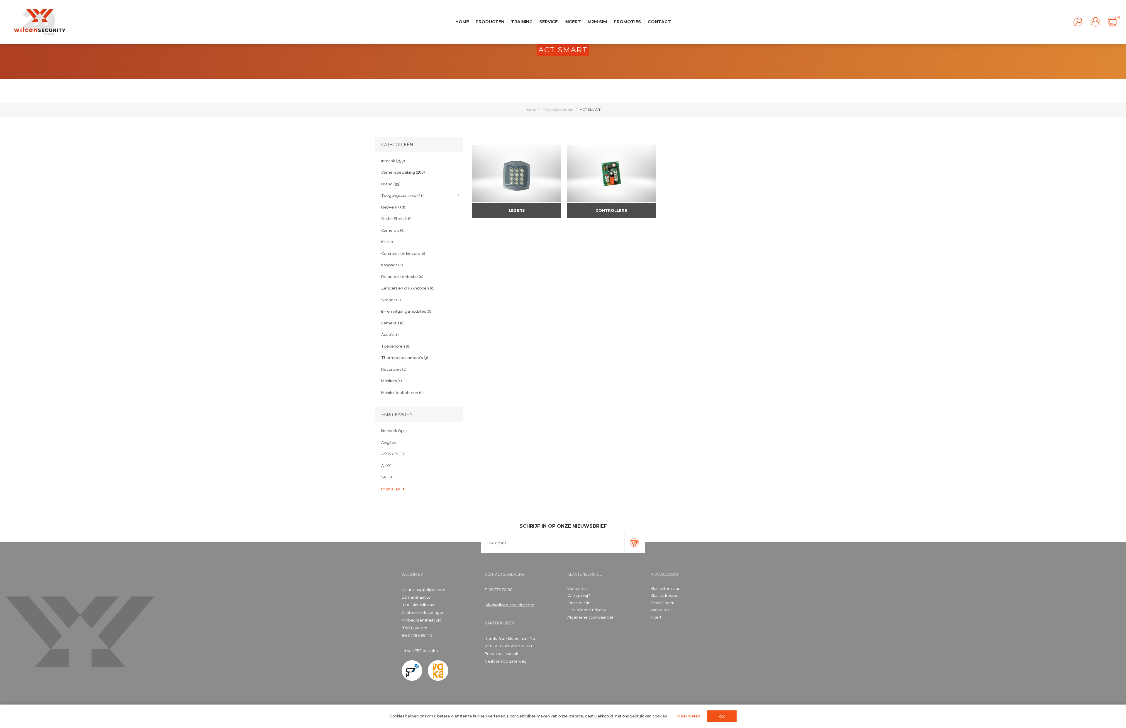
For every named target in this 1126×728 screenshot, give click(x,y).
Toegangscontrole (558, 109)
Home (530, 109)
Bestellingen (662, 602)
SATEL (387, 477)
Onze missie (579, 602)
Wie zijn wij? (578, 595)
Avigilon (388, 442)
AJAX (386, 465)
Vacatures (576, 588)
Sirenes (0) (391, 300)
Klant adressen (664, 595)
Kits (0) (387, 242)
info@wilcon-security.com (509, 604)
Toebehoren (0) (396, 346)
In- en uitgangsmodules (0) (406, 311)
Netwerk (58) (393, 207)
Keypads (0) (392, 265)
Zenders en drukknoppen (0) (408, 288)
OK (722, 716)
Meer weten (688, 716)
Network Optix (394, 431)
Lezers (517, 210)
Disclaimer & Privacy (586, 609)
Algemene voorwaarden (590, 617)
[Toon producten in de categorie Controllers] (611, 174)
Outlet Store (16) (396, 218)
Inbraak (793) (393, 161)
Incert (656, 617)
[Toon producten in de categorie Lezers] (516, 174)
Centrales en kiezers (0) (403, 253)
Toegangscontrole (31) (402, 195)
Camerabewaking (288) (403, 172)
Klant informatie (665, 588)
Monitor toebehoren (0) (402, 392)
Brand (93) (391, 184)
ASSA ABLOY (393, 454)
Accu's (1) (390, 334)
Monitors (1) (391, 381)
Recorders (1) (393, 369)
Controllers (611, 210)
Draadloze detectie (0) (402, 277)
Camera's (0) (393, 230)
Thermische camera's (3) (404, 357)
